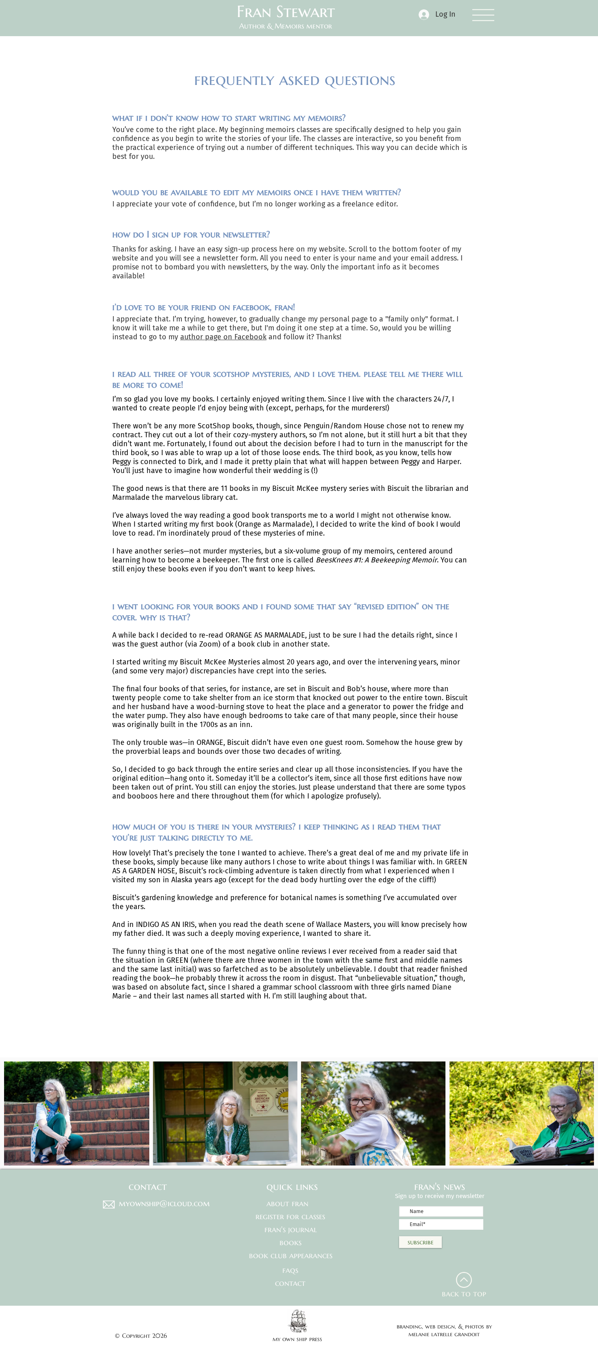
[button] (483, 15)
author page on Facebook (223, 336)
